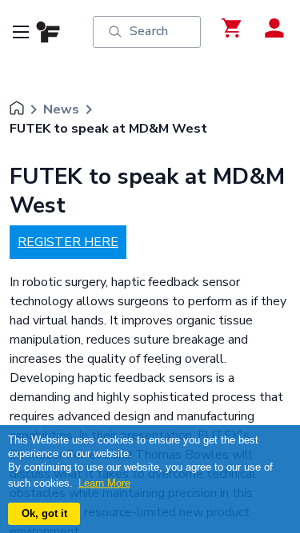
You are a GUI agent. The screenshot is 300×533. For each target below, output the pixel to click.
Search (149, 31)
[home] (17, 109)
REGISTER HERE (68, 242)
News (61, 109)
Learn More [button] (104, 483)
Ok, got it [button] (44, 513)
